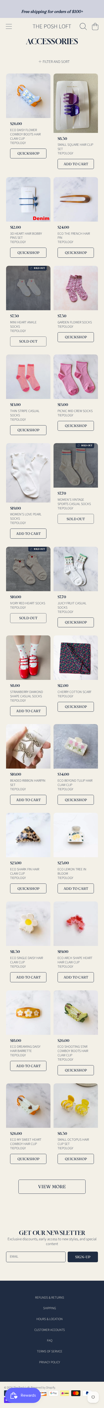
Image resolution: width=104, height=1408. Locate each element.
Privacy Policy (49, 1362)
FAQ (49, 1340)
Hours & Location (49, 1319)
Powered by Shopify (43, 1388)
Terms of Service (49, 1351)
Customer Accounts (49, 1330)
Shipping (49, 1308)
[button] (8, 26)
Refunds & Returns (49, 1297)
